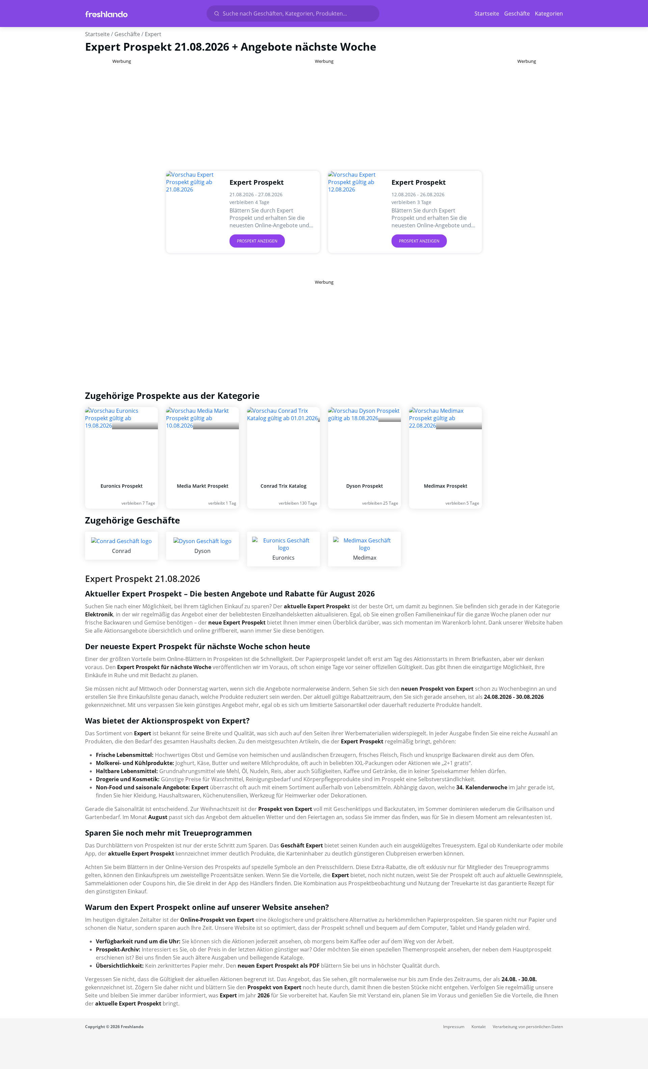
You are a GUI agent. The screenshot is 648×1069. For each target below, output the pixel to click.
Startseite (487, 13)
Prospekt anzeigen (257, 241)
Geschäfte (517, 13)
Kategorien (549, 13)
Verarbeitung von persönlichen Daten (528, 1026)
